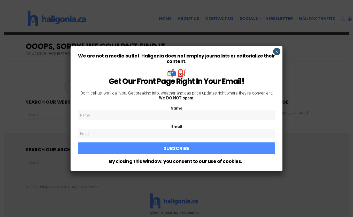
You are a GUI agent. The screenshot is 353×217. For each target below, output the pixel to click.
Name (176, 108)
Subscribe (176, 148)
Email (176, 126)
